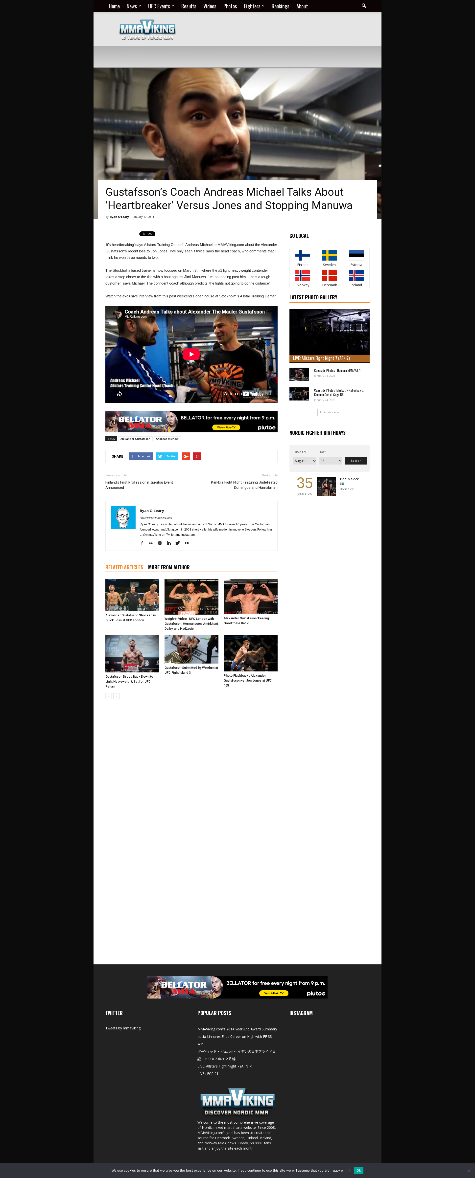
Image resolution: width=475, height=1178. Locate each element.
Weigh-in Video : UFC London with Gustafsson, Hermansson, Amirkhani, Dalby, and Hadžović (191, 623)
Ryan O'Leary (119, 217)
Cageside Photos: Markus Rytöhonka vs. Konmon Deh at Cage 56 (339, 392)
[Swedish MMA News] (303, 255)
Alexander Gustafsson (135, 439)
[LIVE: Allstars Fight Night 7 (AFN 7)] (329, 336)
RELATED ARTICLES (124, 567)
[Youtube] (188, 543)
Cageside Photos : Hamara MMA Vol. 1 (337, 370)
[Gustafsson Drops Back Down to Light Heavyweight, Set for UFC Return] (132, 653)
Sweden (329, 264)
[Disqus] (191, 773)
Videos (209, 6)
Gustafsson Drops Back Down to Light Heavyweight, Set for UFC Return (129, 681)
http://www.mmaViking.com (156, 517)
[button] (364, 6)
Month (300, 451)
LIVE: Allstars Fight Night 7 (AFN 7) (321, 358)
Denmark (329, 285)
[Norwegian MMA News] (303, 275)
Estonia (356, 264)
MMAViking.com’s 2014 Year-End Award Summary (237, 1029)
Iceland (356, 285)
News (132, 6)
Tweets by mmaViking (123, 1028)
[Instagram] (162, 543)
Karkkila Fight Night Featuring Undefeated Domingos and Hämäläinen (244, 485)
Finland (303, 264)
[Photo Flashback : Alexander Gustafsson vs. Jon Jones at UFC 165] (251, 653)
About (302, 6)
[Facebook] (144, 543)
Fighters (252, 6)
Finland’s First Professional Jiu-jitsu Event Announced (139, 485)
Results (188, 6)
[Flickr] (153, 543)
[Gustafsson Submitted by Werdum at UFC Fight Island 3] (191, 649)
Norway (303, 285)
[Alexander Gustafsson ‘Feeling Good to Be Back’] (251, 596)
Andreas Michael (167, 439)
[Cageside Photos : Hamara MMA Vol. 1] (299, 374)
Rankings (280, 6)
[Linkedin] (170, 543)
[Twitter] (179, 543)
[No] (468, 1170)
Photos (230, 6)
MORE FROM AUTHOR (169, 567)
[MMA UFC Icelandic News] (356, 275)
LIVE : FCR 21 (207, 1073)
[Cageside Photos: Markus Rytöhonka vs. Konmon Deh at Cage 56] (299, 393)
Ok (358, 1170)
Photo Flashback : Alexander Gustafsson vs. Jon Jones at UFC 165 (248, 680)
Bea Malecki (349, 479)
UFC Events (159, 6)
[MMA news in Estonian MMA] (356, 255)
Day (323, 451)
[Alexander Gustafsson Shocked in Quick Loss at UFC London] (132, 595)
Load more (328, 412)
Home (114, 6)
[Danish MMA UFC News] (329, 275)
